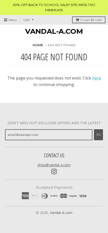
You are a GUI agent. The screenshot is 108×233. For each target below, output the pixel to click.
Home (38, 45)
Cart (91, 20)
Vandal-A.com (54, 31)
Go (98, 134)
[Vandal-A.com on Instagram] (54, 171)
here (96, 78)
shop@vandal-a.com (54, 164)
